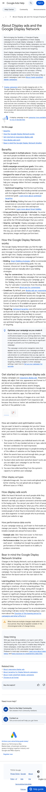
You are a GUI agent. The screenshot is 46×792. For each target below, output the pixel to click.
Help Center (9, 9)
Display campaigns (10, 87)
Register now (8, 754)
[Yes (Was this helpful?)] (38, 685)
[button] (3, 3)
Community (24, 9)
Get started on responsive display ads (18, 137)
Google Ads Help (15, 3)
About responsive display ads (13, 669)
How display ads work (11, 140)
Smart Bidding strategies (20, 261)
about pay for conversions (29, 287)
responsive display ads (28, 378)
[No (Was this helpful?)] (44, 685)
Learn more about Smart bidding (28, 209)
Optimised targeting (20, 309)
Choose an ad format (11, 678)
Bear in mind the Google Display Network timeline (22, 143)
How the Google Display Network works (19, 134)
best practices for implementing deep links (27, 654)
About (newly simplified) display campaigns (18, 675)
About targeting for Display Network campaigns (20, 672)
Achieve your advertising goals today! (15, 741)
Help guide (38, 789)
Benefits (6, 131)
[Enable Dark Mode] (38, 771)
